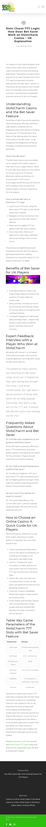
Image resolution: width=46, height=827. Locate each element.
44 (23, 23)
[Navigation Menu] (43, 7)
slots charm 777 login (19, 745)
